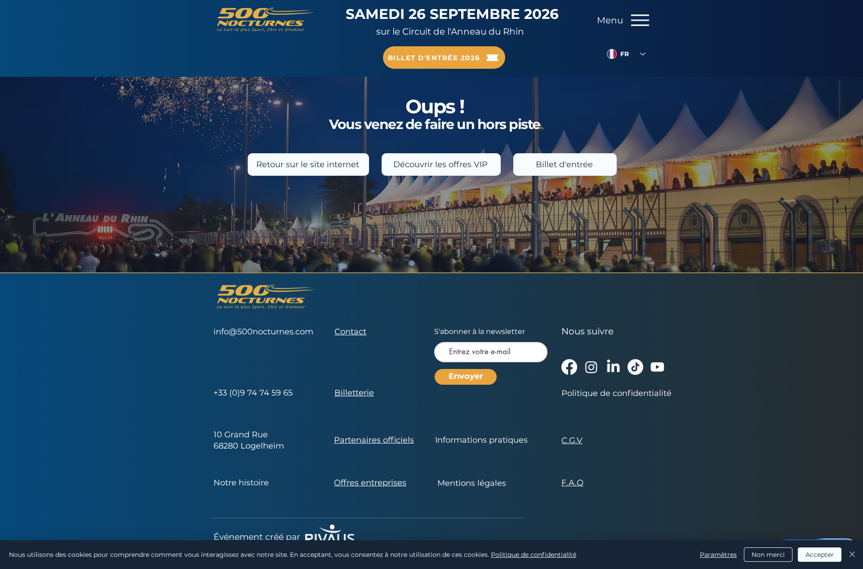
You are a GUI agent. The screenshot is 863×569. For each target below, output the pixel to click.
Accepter (819, 555)
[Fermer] (852, 554)
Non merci (768, 555)
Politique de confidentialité (533, 555)
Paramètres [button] (718, 555)
